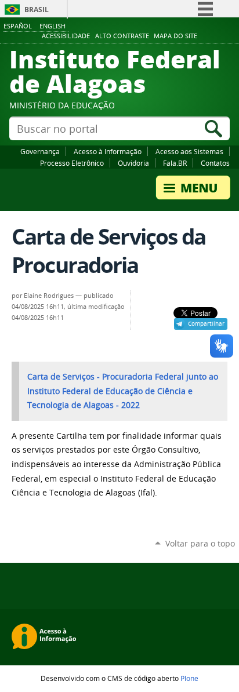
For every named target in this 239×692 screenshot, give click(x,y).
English (52, 25)
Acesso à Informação (108, 151)
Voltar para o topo (200, 543)
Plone (189, 678)
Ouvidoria (133, 162)
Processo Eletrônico (72, 162)
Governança (40, 151)
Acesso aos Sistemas (189, 151)
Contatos (215, 162)
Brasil (36, 9)
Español (17, 25)
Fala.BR (175, 162)
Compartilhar (206, 323)
